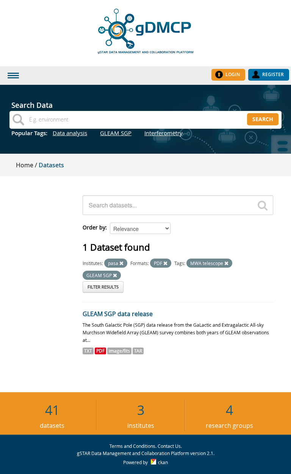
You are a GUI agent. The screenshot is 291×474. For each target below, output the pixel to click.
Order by (94, 227)
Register (273, 74)
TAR (138, 351)
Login (232, 74)
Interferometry (163, 133)
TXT (88, 351)
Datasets (51, 165)
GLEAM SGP (115, 133)
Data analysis (70, 133)
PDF (100, 351)
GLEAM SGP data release (118, 314)
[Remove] (121, 263)
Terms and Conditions (132, 446)
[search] (263, 205)
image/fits (119, 351)
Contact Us (169, 446)
